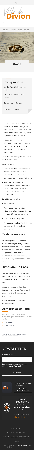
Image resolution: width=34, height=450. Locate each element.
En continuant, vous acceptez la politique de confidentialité (14, 365)
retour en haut (25, 445)
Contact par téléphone (13, 103)
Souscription (9, 323)
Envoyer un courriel (12, 109)
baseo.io (18, 335)
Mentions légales (10, 437)
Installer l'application (23, 390)
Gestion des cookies (16, 432)
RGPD (16, 441)
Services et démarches (20, 30)
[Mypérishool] (17, 2)
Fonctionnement (10, 325)
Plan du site (16, 428)
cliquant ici (19, 417)
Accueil (5, 30)
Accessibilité (25, 437)
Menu (4, 23)
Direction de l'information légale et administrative (15, 334)
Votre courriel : (7, 355)
